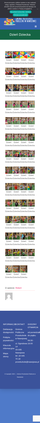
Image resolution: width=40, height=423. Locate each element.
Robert (18, 288)
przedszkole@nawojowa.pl (27, 362)
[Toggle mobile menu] (36, 26)
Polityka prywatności (20, 15)
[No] (37, 9)
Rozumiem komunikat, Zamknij (20, 12)
